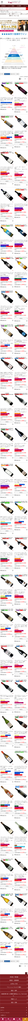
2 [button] (21, 78)
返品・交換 (14, 1002)
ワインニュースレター (5, 1012)
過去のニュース (25, 1020)
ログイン (2, 1010)
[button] (27, 79)
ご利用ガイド (3, 1015)
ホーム (3, 1020)
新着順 (17, 961)
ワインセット (14, 1020)
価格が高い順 (13, 961)
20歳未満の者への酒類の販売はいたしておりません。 (14, 994)
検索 (27, 9)
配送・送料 (14, 990)
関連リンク (14, 999)
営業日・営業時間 (14, 980)
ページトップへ (26, 973)
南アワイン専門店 (8, 1020)
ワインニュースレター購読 (14, 987)
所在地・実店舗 (14, 977)
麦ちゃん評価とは (19, 1020)
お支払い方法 (14, 983)
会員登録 (2, 1007)
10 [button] (25, 78)
